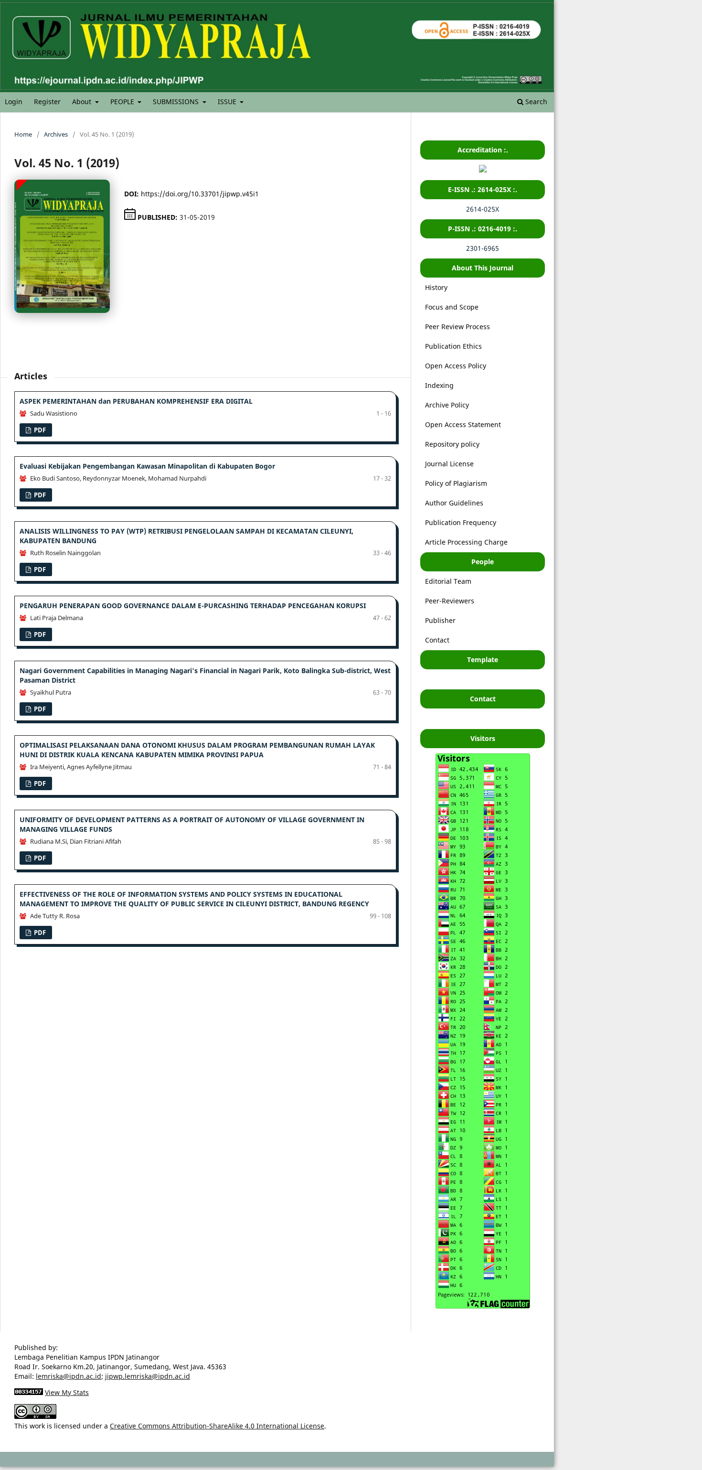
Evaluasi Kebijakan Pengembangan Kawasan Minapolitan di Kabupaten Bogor (147, 466)
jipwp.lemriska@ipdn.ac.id (147, 1376)
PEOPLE (123, 101)
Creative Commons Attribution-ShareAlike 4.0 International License (217, 1425)
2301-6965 (482, 248)
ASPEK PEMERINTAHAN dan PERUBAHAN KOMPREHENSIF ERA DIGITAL (136, 401)
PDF (39, 430)
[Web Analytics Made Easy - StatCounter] (28, 1392)
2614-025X (482, 209)
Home (23, 134)
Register (47, 101)
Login (13, 101)
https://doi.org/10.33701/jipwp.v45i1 (200, 193)
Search (535, 101)
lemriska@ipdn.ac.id (68, 1376)
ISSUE (228, 101)
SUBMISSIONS (177, 101)
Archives (56, 134)
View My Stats (67, 1392)
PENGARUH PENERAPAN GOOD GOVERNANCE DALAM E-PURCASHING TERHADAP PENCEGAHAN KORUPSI (193, 605)
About (82, 101)
